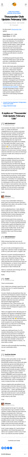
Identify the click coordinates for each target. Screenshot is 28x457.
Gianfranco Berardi (11, 23)
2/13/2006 (21, 23)
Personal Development (14, 13)
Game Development (14, 11)
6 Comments (15, 25)
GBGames (8, 454)
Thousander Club (16, 29)
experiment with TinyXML (10, 87)
